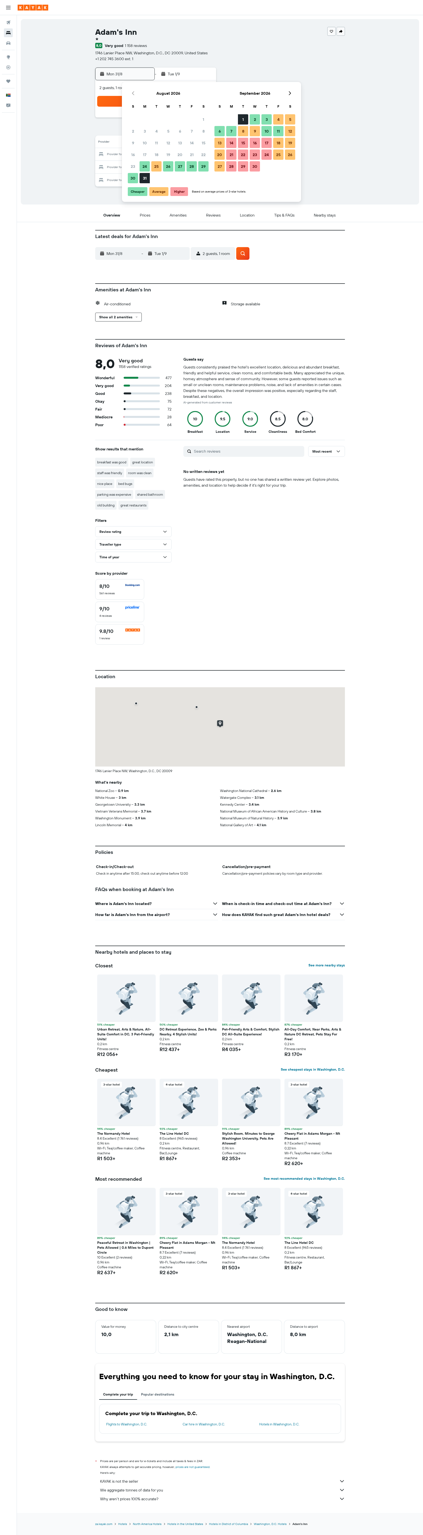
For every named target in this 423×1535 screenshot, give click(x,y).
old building (106, 505)
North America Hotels (147, 1524)
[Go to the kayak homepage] (33, 8)
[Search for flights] (8, 22)
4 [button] (156, 131)
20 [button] (179, 154)
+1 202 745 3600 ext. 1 (114, 58)
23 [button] (133, 166)
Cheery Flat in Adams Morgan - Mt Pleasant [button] (312, 1136)
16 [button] (133, 154)
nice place (104, 483)
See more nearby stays (326, 965)
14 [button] (192, 142)
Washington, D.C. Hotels (270, 1524)
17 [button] (144, 154)
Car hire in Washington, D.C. (204, 1424)
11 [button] (156, 142)
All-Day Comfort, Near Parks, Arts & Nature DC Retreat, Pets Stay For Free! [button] (312, 1034)
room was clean (140, 473)
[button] (8, 7)
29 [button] (203, 166)
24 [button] (144, 166)
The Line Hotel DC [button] (174, 1133)
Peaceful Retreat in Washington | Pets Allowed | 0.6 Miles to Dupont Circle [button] (125, 1247)
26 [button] (168, 166)
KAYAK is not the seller (119, 1481)
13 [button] (180, 142)
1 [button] (203, 119)
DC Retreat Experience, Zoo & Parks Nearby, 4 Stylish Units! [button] (188, 1031)
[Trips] (8, 81)
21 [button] (192, 154)
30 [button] (132, 178)
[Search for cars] (8, 43)
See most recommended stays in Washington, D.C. (304, 1178)
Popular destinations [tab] (157, 1394)
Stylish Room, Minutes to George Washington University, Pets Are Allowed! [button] (248, 1138)
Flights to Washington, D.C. (126, 1424)
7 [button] (192, 131)
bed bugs (125, 483)
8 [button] (203, 131)
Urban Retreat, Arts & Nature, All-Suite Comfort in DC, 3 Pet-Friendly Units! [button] (125, 1034)
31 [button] (145, 178)
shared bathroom (150, 494)
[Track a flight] (8, 67)
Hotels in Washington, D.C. (279, 1424)
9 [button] (133, 142)
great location (142, 462)
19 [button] (168, 154)
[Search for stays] (8, 33)
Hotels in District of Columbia (228, 1524)
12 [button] (168, 142)
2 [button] (133, 131)
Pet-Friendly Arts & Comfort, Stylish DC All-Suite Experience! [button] (250, 1031)
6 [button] (180, 131)
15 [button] (203, 142)
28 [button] (191, 166)
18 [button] (156, 154)
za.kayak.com (103, 1524)
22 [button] (203, 154)
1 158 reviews (136, 45)
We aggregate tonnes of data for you (131, 1490)
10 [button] (145, 142)
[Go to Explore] (8, 57)
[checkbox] (119, 589)
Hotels (122, 1524)
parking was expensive (114, 494)
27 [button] (180, 166)
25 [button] (156, 166)
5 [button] (168, 131)
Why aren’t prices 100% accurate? (129, 1498)
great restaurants (133, 505)
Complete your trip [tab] (118, 1394)
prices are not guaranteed (193, 1467)
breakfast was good (111, 462)
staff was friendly (109, 473)
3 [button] (145, 131)
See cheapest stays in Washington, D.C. (313, 1069)
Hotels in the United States (185, 1524)
